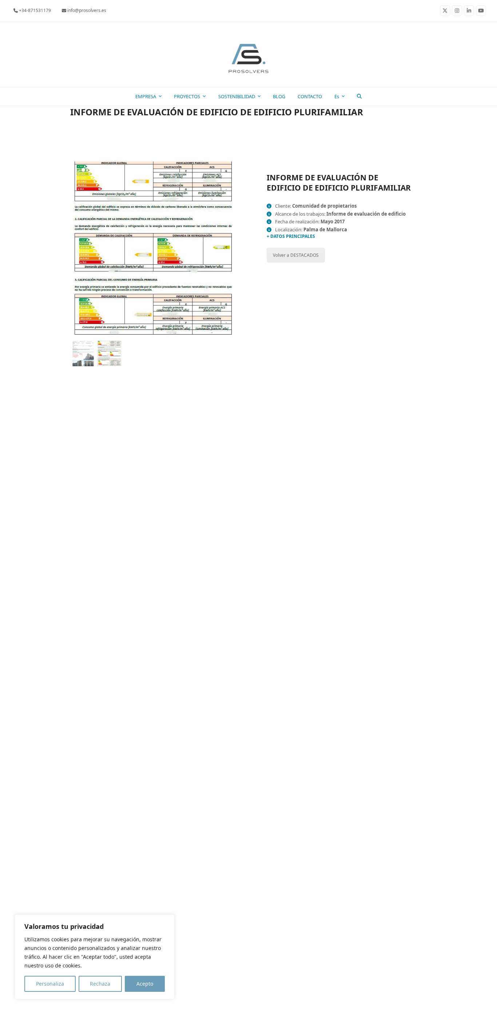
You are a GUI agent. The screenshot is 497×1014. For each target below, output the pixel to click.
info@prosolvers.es (86, 10)
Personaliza (50, 983)
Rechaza (100, 983)
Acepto (144, 983)
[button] (359, 96)
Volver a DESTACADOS (296, 255)
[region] (95, 956)
